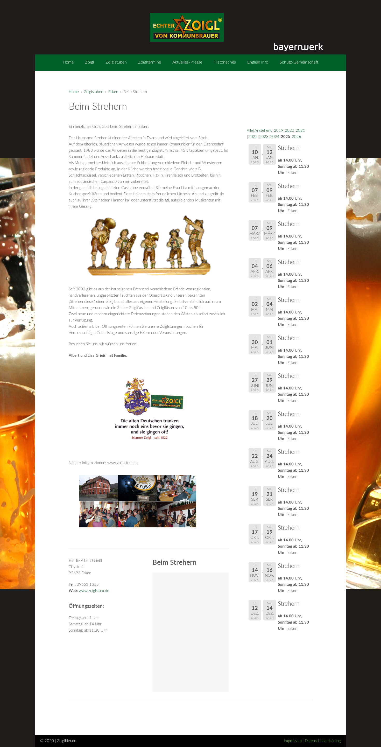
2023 (264, 137)
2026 (296, 137)
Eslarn (113, 92)
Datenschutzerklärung (323, 741)
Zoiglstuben (116, 62)
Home (68, 62)
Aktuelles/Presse (187, 62)
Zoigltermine (149, 62)
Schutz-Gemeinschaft (299, 62)
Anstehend (263, 130)
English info (257, 62)
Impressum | (294, 741)
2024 (274, 137)
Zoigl (89, 62)
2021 (300, 130)
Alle (250, 130)
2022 (253, 137)
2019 (278, 130)
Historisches (225, 62)
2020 (289, 130)
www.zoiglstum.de (94, 591)
